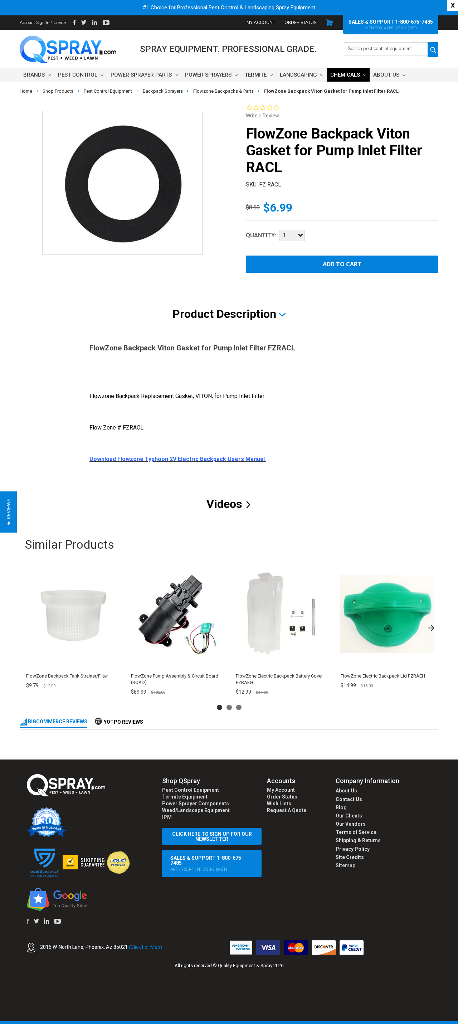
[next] (431, 628)
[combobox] (386, 48)
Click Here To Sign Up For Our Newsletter (212, 836)
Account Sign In (34, 22)
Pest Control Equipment (190, 790)
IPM (167, 817)
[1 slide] (219, 707)
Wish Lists (279, 803)
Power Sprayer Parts (142, 75)
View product (71, 659)
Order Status (300, 22)
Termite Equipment (185, 797)
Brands (34, 75)
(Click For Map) (145, 947)
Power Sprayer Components (195, 803)
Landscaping (299, 75)
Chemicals (345, 75)
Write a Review (262, 115)
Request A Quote (286, 810)
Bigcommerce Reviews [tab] (57, 721)
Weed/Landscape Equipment (196, 810)
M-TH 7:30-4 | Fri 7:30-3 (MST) (206, 863)
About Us (387, 75)
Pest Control (78, 75)
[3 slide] (239, 707)
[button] (8, 512)
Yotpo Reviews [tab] (123, 722)
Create (59, 22)
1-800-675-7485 (414, 22)
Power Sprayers (209, 75)
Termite (256, 75)
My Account (261, 22)
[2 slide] (229, 707)
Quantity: (261, 235)
